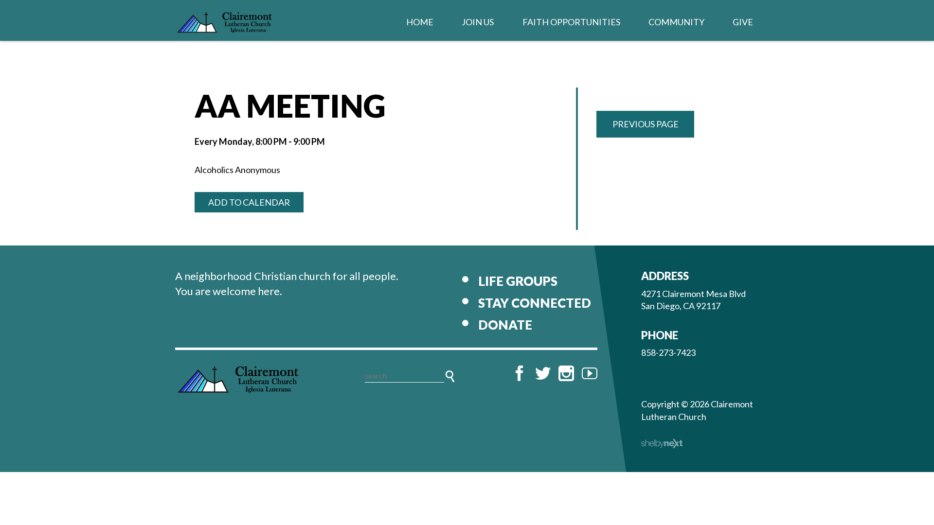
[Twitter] (543, 373)
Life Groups (517, 281)
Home (419, 22)
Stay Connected (534, 303)
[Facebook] (519, 373)
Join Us (478, 22)
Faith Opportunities (571, 22)
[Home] (238, 382)
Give (743, 22)
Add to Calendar (249, 202)
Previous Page (645, 124)
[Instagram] (566, 373)
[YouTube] (589, 373)
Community (676, 22)
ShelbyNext (662, 444)
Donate (505, 324)
